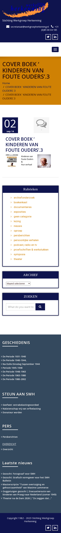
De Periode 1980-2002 (14, 379)
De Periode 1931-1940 (14, 356)
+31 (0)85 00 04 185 (50, 28)
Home (6, 83)
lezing (17, 221)
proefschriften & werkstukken (31, 249)
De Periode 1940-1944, (14, 360)
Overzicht (8, 449)
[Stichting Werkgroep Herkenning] (30, 10)
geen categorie (22, 216)
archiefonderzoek (24, 197)
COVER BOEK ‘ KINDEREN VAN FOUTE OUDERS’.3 (24, 144)
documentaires (23, 207)
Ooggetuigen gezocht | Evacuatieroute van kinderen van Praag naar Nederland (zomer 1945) (29, 493)
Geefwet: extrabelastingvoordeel (21, 404)
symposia (19, 254)
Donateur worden (12, 412)
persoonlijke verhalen (26, 240)
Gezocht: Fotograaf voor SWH (19, 473)
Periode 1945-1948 (12, 367)
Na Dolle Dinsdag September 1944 (21, 364)
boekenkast (20, 202)
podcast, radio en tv (25, 244)
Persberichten (10, 436)
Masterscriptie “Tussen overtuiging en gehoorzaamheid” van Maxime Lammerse (25, 486)
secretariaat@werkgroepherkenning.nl (30, 26)
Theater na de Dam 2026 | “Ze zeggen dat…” (27, 498)
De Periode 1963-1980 (14, 375)
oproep (18, 230)
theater (18, 259)
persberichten (22, 235)
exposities (20, 211)
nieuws (18, 226)
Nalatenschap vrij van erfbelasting (22, 408)
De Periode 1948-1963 (14, 371)
